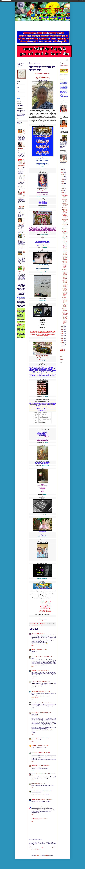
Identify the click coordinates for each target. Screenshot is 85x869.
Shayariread (34, 818)
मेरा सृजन (46, 396)
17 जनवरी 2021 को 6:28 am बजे (41, 649)
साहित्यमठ (46, 442)
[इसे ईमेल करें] (49, 623)
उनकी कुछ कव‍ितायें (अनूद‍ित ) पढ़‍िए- (42, 305)
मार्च (63, 190)
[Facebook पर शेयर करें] (53, 623)
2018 (62, 329)
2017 (62, 331)
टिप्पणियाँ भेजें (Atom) (36, 849)
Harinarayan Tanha (36, 799)
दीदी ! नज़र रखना (42, 582)
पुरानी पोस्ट (54, 846)
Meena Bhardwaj (35, 702)
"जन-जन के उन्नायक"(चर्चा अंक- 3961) (65, 204)
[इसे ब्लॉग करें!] (51, 623)
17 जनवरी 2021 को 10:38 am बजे (45, 702)
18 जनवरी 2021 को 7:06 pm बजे (39, 783)
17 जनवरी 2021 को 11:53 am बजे (45, 712)
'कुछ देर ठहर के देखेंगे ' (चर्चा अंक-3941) (64, 289)
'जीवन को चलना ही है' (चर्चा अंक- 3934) (64, 317)
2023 (62, 169)
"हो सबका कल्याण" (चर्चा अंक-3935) (65, 313)
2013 (62, 338)
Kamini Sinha (34, 752)
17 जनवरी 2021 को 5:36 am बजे (39, 633)
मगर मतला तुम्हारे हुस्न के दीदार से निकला (42, 461)
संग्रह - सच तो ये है (42, 172)
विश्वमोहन (33, 649)
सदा (32, 783)
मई (62, 186)
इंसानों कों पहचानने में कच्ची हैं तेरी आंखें (42, 430)
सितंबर (63, 179)
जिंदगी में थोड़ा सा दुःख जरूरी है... (42, 563)
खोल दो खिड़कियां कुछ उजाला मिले (42, 188)
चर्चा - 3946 (64, 269)
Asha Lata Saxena (35, 656)
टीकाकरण (42, 237)
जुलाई (63, 183)
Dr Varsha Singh (35, 712)
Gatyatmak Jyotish (44, 234)
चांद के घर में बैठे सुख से (42, 199)
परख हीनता (43, 468)
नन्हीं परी (42, 517)
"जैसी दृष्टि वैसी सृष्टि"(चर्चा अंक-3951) (64, 247)
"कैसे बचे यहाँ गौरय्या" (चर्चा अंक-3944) (64, 277)
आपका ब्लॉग (45, 615)
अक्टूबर (63, 177)
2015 (62, 335)
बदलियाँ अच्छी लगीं (42, 379)
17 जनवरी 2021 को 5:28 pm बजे (43, 765)
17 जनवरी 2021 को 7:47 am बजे (46, 656)
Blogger (47, 855)
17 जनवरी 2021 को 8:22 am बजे (43, 670)
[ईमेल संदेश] (48, 623)
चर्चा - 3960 (64, 207)
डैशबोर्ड (61, 356)
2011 (62, 342)
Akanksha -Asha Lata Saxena (42, 536)
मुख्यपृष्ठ (42, 846)
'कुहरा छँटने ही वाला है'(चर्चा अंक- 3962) (64, 200)
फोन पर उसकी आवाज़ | (42, 168)
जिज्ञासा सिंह (34, 670)
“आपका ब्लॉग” (22, 326)
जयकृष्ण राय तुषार (35, 738)
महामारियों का (42, 363)
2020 (62, 326)
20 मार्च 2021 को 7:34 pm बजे (42, 818)
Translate (21, 123)
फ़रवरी (63, 192)
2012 (62, 340)
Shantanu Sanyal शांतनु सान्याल (38, 773)
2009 (62, 345)
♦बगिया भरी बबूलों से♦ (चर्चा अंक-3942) (65, 285)
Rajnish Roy (34, 691)
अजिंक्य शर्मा (42, 498)
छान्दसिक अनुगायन (45, 465)
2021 (62, 172)
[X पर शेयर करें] (52, 623)
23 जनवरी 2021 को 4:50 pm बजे (46, 791)
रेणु (32, 633)
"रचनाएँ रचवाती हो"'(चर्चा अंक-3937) (64, 305)
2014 (62, 336)
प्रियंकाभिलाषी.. (42, 360)
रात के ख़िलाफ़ (44, 377)
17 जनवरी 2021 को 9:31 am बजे (44, 681)
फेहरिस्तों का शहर (42, 274)
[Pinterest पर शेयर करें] (54, 623)
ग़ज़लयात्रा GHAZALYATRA (42, 196)
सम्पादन (61, 358)
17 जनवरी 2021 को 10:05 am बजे (43, 691)
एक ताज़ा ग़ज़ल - (42, 445)
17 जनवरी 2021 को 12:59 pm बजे (44, 738)
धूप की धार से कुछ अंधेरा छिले (42, 189)
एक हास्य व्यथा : (42, 581)
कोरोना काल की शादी (42, 210)
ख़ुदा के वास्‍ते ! (45, 338)
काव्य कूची (45, 247)
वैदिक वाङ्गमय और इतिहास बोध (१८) (42, 399)
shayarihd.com (35, 697)
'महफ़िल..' (42, 340)
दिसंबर (63, 174)
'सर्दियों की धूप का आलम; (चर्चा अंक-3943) (65, 281)
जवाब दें (33, 645)
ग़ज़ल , (42, 428)
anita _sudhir (34, 765)
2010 (62, 344)
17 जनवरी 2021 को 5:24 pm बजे (44, 752)
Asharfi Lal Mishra (35, 791)
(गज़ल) (42, 250)
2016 (62, 333)
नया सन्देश (61, 359)
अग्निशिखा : (45, 494)
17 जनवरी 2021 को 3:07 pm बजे (42, 745)
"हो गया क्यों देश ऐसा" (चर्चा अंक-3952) (64, 243)
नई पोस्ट (30, 846)
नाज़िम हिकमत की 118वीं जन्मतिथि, (42, 304)
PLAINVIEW (37, 855)
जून (63, 185)
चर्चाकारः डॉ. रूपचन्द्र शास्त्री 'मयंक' (36, 625)
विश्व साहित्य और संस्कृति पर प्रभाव (42, 364)
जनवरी (63, 194)
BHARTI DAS (42, 207)
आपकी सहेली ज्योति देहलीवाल (42, 578)
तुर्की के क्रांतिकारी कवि (42, 303)
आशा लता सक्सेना (42, 78)
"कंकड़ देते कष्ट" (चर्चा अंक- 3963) (65, 196)
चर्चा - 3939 (64, 297)
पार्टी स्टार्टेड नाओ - (42, 497)
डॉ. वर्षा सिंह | (42, 171)
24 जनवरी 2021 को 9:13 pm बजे (46, 799)
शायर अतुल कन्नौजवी (42, 271)
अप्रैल (63, 188)
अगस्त (63, 181)
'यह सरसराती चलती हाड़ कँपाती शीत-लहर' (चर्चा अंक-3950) (64, 252)
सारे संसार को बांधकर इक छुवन (42, 192)
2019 (62, 327)
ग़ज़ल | (42, 170)
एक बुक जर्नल (46, 514)
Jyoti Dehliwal (35, 681)
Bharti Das (34, 745)
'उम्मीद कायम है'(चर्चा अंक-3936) (64, 309)
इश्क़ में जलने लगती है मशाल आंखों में (42, 251)
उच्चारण (42, 166)
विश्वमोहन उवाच (42, 425)
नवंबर (63, 176)
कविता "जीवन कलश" (42, 300)
